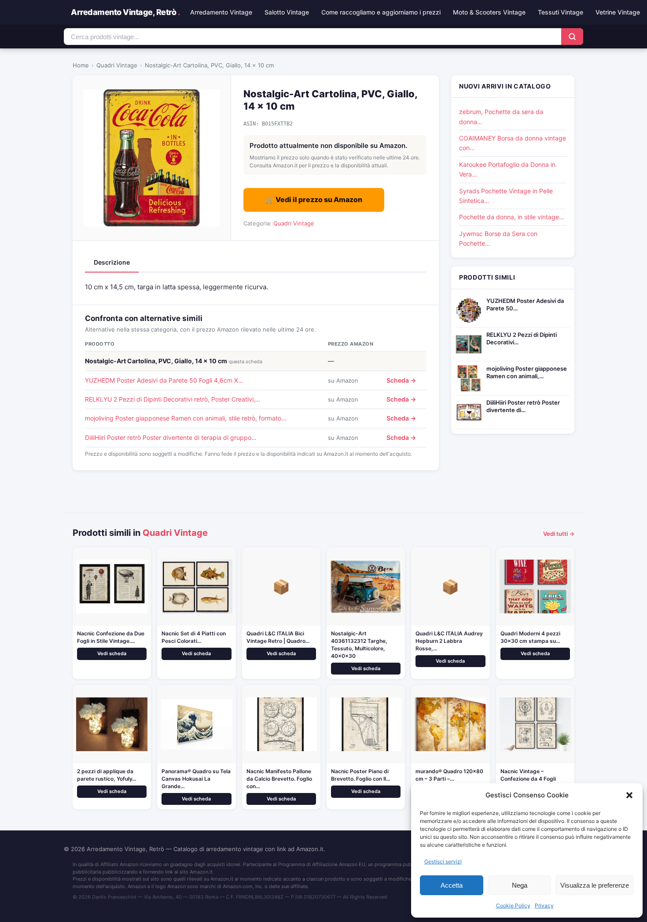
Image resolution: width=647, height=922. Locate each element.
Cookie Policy (513, 905)
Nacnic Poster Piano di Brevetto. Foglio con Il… (360, 775)
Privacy (544, 905)
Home (81, 65)
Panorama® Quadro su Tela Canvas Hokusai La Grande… (196, 778)
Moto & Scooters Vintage (489, 12)
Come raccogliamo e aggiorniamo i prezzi (381, 12)
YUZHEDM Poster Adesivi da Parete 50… (525, 304)
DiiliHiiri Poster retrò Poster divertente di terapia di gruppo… (171, 437)
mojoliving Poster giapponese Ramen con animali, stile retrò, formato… (186, 418)
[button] (629, 795)
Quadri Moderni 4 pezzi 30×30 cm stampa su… (530, 637)
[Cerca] (572, 36)
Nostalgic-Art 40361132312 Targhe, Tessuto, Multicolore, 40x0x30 (359, 644)
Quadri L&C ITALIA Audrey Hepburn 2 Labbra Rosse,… (449, 641)
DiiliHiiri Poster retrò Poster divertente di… (523, 406)
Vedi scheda (111, 653)
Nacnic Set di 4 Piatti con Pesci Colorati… (194, 637)
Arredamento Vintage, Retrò (125, 12)
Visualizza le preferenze (594, 885)
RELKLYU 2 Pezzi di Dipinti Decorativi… (521, 338)
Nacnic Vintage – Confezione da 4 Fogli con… (528, 778)
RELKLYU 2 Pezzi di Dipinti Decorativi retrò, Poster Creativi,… (173, 399)
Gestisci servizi (443, 861)
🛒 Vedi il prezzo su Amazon (313, 199)
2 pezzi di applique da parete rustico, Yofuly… (106, 775)
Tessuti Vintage (560, 12)
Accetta (452, 885)
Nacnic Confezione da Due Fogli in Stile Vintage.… (110, 637)
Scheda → (401, 380)
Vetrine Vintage (618, 12)
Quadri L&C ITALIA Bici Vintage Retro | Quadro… (278, 637)
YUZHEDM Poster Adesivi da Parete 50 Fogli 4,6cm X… (164, 380)
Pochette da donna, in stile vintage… (511, 217)
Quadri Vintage (116, 65)
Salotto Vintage (287, 12)
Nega (519, 885)
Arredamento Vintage (221, 12)
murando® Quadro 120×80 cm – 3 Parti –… (449, 775)
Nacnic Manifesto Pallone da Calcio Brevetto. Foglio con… (279, 778)
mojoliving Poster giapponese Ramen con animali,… (526, 372)
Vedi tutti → (558, 533)
